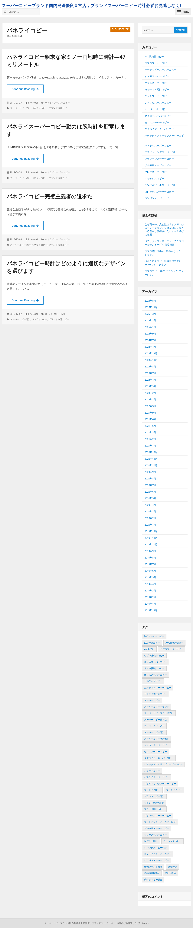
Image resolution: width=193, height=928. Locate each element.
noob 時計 (149, 649)
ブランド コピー (152, 790)
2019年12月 (151, 531)
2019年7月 (150, 564)
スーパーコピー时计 (154, 726)
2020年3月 (150, 511)
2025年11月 (151, 307)
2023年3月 (150, 386)
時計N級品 (170, 873)
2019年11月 (151, 537)
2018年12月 (151, 610)
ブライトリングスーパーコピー (162, 152)
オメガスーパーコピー (157, 76)
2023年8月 (150, 366)
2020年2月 (150, 518)
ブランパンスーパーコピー (159, 158)
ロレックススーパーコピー (159, 191)
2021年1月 (150, 445)
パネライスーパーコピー (57, 102)
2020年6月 (150, 491)
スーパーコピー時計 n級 (156, 738)
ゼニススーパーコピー (157, 122)
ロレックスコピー (172, 841)
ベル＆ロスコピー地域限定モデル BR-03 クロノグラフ (163, 262)
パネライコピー (39, 108)
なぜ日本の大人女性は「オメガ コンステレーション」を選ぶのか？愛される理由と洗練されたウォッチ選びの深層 (164, 229)
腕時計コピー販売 (153, 879)
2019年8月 (150, 557)
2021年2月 (150, 439)
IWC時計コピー (152, 642)
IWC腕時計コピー (154, 56)
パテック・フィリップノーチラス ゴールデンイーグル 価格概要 (164, 242)
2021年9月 (150, 412)
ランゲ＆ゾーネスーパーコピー (162, 185)
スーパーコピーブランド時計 (159, 713)
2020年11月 (151, 458)
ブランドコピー (174, 790)
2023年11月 (151, 360)
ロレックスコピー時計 (155, 847)
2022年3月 (150, 406)
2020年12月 (151, 452)
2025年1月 (150, 327)
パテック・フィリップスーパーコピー (163, 764)
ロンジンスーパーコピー (158, 198)
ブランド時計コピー (59, 108)
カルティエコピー (153, 681)
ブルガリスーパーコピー (158, 165)
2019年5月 (150, 577)
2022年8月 (150, 399)
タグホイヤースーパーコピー (160, 129)
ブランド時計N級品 (154, 802)
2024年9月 (150, 333)
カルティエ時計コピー (157, 89)
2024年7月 (150, 340)
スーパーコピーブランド (156, 706)
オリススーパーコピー (157, 83)
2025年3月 (150, 313)
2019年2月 (150, 597)
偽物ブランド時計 (153, 866)
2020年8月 (150, 478)
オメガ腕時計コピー (154, 668)
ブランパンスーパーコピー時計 (160, 822)
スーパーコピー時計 (20, 108)
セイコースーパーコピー (158, 115)
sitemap (144, 923)
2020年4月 (150, 505)
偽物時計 (172, 866)
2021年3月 (150, 432)
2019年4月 (150, 584)
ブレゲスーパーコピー (157, 172)
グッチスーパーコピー (157, 96)
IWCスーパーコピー (154, 636)
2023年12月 (151, 353)
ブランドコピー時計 (154, 796)
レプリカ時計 (151, 841)
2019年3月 (150, 590)
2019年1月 (150, 603)
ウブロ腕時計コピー (154, 655)
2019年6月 (150, 570)
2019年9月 (150, 551)
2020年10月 (151, 465)
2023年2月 (150, 393)
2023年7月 (150, 373)
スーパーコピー (152, 700)
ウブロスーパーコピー (157, 63)
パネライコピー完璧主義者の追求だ (50, 196)
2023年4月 (150, 379)
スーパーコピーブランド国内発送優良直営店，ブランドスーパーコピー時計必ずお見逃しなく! (91, 5)
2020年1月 (150, 524)
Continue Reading (28, 89)
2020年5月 (150, 498)
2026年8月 (150, 300)
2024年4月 (150, 346)
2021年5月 (150, 425)
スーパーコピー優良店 (155, 719)
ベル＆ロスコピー (154, 178)
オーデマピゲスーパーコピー (160, 69)
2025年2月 (150, 320)
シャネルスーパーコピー (158, 102)
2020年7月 (150, 485)
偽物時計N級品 (151, 873)
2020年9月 (150, 472)
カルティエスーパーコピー (157, 687)
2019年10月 (151, 544)
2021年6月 (150, 419)
